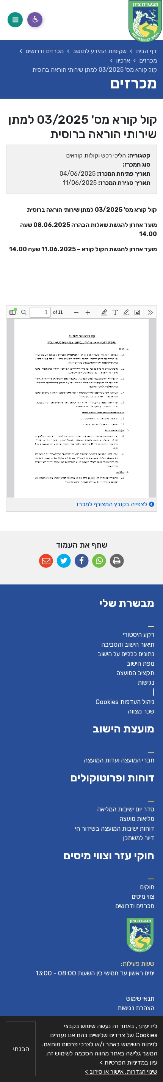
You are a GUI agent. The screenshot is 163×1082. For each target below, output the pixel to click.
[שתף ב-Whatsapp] (99, 561)
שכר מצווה (141, 711)
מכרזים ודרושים (134, 906)
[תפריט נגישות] (34, 19)
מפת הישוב (140, 663)
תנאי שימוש (140, 998)
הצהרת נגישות (136, 1008)
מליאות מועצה (136, 818)
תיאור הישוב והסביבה (127, 644)
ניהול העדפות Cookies (125, 702)
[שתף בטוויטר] (64, 561)
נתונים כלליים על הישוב (125, 654)
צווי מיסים (143, 896)
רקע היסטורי (138, 634)
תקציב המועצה (135, 673)
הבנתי (21, 1049)
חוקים (147, 887)
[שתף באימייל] (46, 561)
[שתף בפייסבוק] (82, 561)
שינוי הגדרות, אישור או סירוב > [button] (121, 1071)
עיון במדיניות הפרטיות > (128, 1062)
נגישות (146, 682)
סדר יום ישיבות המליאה (125, 809)
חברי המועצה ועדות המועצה (119, 760)
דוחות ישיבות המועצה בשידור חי (114, 828)
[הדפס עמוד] (117, 561)
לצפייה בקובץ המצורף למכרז (111, 504)
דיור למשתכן (138, 838)
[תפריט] (15, 19)
